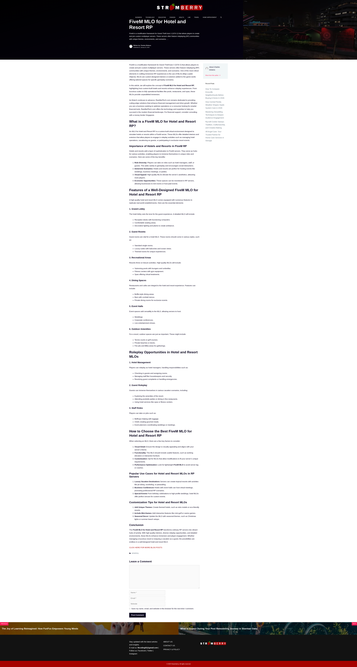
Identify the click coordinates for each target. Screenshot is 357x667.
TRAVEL (196, 17)
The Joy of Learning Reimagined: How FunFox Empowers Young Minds (40, 628)
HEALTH (181, 17)
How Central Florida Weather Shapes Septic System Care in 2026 (214, 105)
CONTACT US (169, 646)
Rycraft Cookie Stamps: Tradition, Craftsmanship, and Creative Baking (215, 125)
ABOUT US (168, 642)
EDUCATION (162, 17)
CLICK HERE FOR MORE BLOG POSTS (145, 547)
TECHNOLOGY (150, 17)
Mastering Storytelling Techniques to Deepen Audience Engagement (214, 115)
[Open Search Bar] (221, 17)
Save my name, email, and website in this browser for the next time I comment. (162, 609)
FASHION (172, 17)
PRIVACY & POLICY (171, 649)
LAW (189, 17)
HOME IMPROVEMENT (210, 17)
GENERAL (135, 553)
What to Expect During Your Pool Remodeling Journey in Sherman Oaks (218, 628)
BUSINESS (138, 17)
